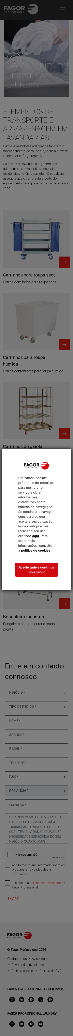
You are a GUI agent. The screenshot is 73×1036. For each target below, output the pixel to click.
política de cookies (35, 550)
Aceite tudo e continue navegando (36, 569)
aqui (35, 536)
